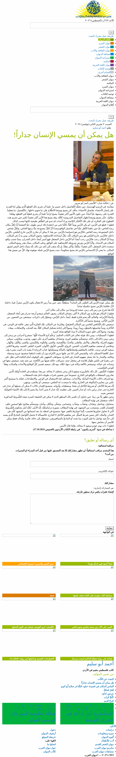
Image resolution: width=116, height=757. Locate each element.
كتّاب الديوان (49, 751)
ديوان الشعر (104, 47)
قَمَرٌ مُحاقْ (109, 690)
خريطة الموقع (49, 737)
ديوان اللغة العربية (101, 65)
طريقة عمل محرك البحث (101, 36)
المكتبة (106, 61)
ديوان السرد (104, 43)
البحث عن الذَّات (106, 679)
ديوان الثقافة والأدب (100, 50)
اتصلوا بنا (51, 744)
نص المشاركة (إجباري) (104, 488)
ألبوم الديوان (108, 737)
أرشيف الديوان (48, 733)
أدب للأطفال (107, 740)
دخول (53, 729)
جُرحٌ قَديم (109, 701)
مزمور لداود (108, 693)
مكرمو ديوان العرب (104, 748)
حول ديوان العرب (47, 748)
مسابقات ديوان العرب (103, 751)
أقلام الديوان (104, 39)
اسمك (111, 459)
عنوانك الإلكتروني (106, 471)
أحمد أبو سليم (99, 127)
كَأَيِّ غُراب (109, 697)
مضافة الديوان (103, 54)
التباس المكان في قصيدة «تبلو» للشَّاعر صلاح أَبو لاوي (87, 686)
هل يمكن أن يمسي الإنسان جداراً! (97, 682)
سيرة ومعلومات (106, 733)
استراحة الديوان (102, 57)
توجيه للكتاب (104, 68)
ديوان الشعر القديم (104, 744)
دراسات (110, 729)
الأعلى (113, 726)
